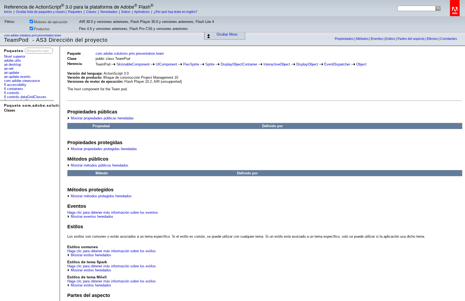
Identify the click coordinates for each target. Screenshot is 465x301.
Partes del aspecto (411, 39)
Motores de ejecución (50, 22)
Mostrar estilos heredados (90, 255)
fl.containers (13, 89)
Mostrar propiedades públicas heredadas (102, 118)
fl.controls (11, 93)
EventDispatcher (337, 64)
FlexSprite (191, 64)
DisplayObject (307, 64)
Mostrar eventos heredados (91, 216)
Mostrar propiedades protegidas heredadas (103, 149)
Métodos (362, 39)
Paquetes (75, 12)
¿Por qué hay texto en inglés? (175, 12)
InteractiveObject (276, 64)
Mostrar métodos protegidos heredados (101, 196)
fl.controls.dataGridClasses (25, 97)
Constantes (448, 39)
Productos (42, 29)
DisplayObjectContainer (239, 64)
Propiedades (344, 39)
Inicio (8, 12)
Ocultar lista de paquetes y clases (40, 12)
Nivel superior (14, 56)
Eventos (377, 39)
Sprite (209, 64)
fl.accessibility (15, 85)
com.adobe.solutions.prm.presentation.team (33, 35)
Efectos (433, 39)
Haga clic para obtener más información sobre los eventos (112, 212)
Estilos (390, 39)
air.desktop (12, 65)
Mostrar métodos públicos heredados (99, 165)
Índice (126, 12)
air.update (11, 73)
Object (361, 64)
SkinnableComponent (133, 64)
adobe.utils (12, 60)
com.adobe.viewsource (22, 81)
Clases (91, 12)
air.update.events (17, 77)
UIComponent (166, 64)
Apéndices (142, 12)
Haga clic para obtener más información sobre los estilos (111, 251)
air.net (8, 69)
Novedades (109, 12)
